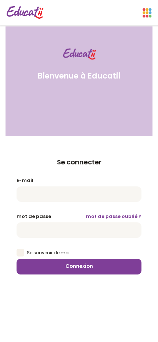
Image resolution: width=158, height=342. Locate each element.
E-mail (25, 180)
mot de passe (34, 216)
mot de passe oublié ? (113, 216)
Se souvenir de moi (48, 253)
